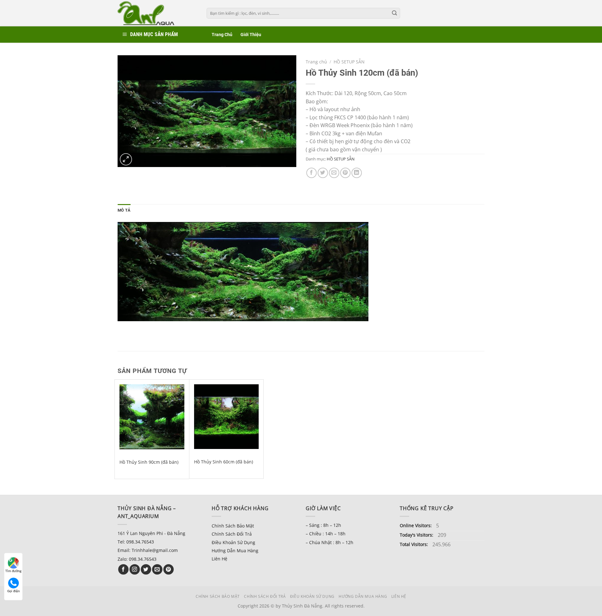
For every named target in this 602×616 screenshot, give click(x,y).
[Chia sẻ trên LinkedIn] (356, 173)
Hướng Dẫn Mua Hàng (235, 551)
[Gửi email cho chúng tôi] (157, 569)
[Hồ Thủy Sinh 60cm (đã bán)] (226, 417)
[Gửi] (394, 13)
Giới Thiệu (250, 34)
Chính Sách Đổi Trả (232, 534)
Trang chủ (316, 62)
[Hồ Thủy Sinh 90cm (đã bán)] (152, 417)
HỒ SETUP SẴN (349, 62)
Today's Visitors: (417, 535)
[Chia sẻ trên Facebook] (311, 173)
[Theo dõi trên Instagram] (134, 569)
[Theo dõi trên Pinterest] (168, 569)
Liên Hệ (219, 559)
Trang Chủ (222, 34)
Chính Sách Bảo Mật (233, 526)
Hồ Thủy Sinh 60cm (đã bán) (223, 462)
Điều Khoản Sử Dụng (233, 542)
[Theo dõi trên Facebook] (123, 569)
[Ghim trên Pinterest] (345, 173)
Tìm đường (13, 571)
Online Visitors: (416, 525)
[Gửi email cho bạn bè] (334, 173)
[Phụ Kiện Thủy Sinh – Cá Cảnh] (157, 13)
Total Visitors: (414, 544)
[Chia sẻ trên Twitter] (323, 173)
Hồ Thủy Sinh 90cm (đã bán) (148, 462)
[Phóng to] (126, 159)
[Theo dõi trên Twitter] (146, 569)
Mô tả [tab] (124, 210)
